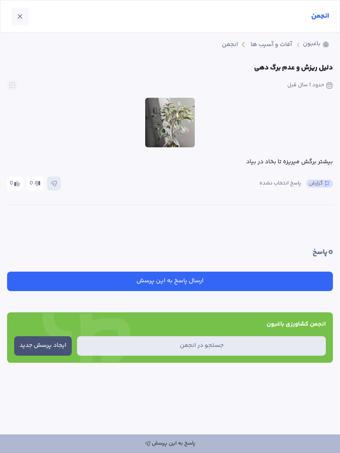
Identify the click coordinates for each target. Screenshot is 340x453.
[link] (316, 44)
